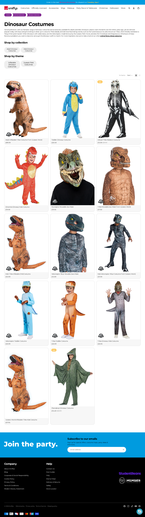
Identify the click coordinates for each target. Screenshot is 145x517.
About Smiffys (9, 469)
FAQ (48, 475)
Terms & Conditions (11, 485)
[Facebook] (124, 506)
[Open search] (129, 8)
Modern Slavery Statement (14, 489)
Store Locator (51, 489)
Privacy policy (30, 506)
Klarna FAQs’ (51, 479)
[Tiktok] (132, 506)
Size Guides (50, 472)
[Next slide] (91, 109)
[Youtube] (135, 506)
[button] (129, 75)
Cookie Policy (9, 479)
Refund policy (20, 506)
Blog (6, 472)
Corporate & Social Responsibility (16, 475)
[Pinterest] (139, 506)
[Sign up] (123, 450)
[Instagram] (128, 506)
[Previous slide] (54, 109)
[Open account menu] (133, 8)
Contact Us (50, 469)
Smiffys (11, 506)
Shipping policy (52, 506)
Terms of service (41, 506)
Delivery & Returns (53, 482)
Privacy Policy (9, 482)
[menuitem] (123, 8)
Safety (48, 485)
